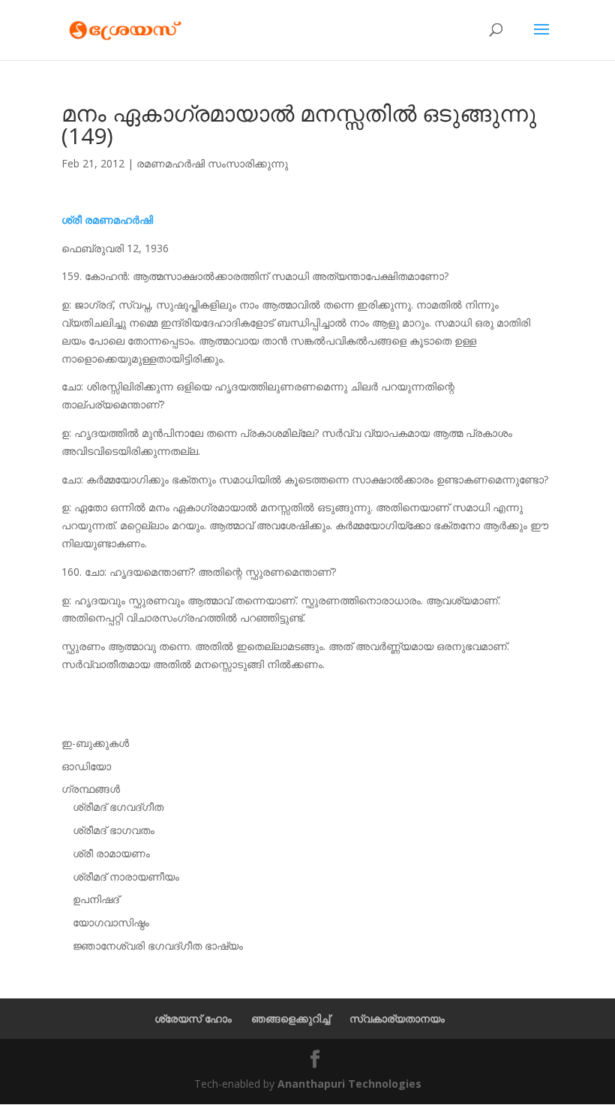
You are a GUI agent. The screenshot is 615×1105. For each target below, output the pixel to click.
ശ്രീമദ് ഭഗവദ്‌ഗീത (118, 806)
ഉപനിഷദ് (96, 899)
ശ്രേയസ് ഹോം (193, 1018)
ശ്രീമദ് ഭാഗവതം (113, 830)
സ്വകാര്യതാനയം (397, 1018)
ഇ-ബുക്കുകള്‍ (95, 743)
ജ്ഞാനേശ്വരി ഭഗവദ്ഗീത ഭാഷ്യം (158, 945)
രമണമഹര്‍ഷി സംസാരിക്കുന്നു (212, 163)
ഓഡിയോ (86, 766)
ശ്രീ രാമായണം (111, 853)
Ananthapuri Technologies (350, 1083)
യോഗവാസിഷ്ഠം (111, 922)
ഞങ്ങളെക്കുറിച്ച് (290, 1018)
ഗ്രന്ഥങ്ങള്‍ (91, 788)
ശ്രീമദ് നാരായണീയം (126, 876)
